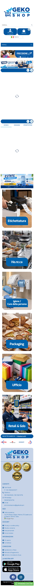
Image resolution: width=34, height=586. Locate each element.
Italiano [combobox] (16, 37)
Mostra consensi (9, 528)
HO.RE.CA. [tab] (6, 125)
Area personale (9, 530)
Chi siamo (7, 540)
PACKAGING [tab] (17, 125)
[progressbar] (17, 96)
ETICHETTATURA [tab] (28, 125)
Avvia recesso (8, 533)
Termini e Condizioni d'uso (12, 555)
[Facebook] (13, 577)
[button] (27, 57)
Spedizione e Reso (10, 550)
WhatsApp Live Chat (25, 583)
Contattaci (7, 543)
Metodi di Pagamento (11, 552)
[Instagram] (20, 577)
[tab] (17, 45)
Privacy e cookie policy (11, 525)
